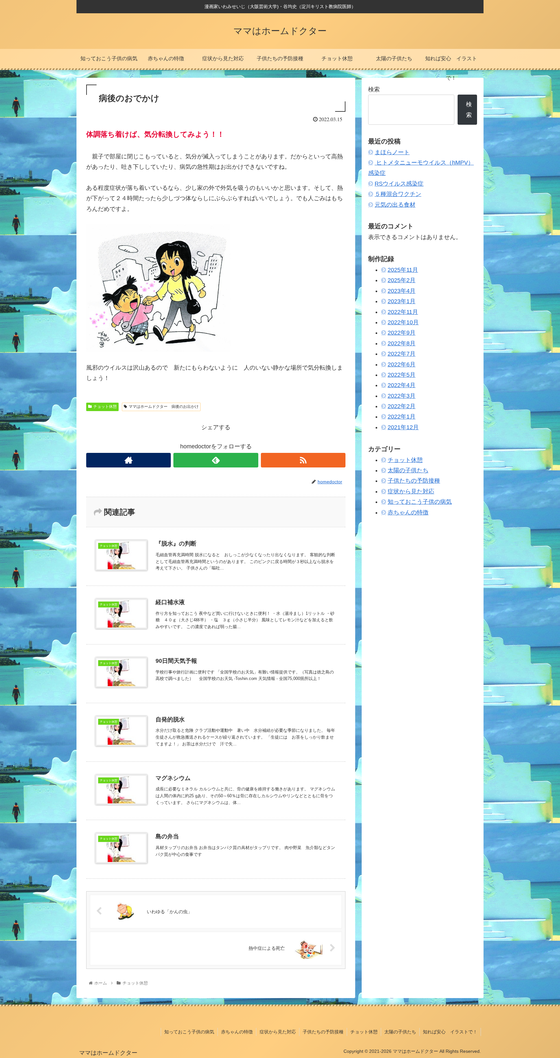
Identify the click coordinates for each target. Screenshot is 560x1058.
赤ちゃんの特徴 (408, 512)
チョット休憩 (105, 406)
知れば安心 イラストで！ (450, 1031)
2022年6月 (401, 364)
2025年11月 (403, 270)
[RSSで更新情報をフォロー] (303, 460)
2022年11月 (403, 312)
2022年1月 (401, 417)
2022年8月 (401, 343)
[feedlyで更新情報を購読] (215, 460)
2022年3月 (401, 396)
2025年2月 (401, 280)
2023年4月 (401, 291)
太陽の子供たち (408, 470)
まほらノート (392, 152)
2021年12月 (403, 427)
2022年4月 (401, 385)
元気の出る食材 (395, 204)
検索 (374, 89)
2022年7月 (401, 354)
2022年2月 (401, 406)
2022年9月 (401, 332)
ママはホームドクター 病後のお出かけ (164, 406)
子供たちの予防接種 (414, 480)
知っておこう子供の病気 (420, 502)
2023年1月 (401, 301)
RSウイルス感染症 (399, 183)
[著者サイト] (128, 460)
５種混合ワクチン (398, 194)
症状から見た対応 (411, 491)
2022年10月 (403, 322)
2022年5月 (401, 375)
